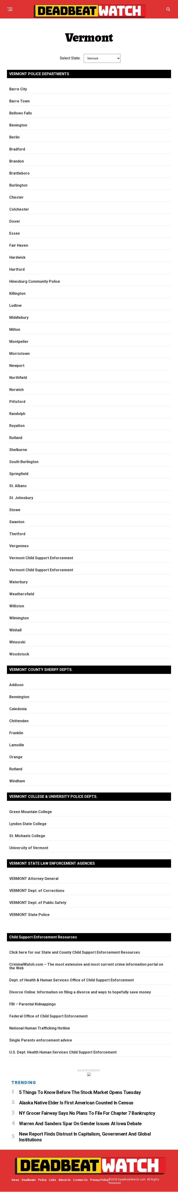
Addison (16, 685)
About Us (64, 1180)
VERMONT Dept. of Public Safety (37, 902)
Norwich (16, 389)
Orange (15, 757)
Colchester (19, 209)
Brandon (16, 161)
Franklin (16, 733)
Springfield (18, 474)
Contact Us (80, 1180)
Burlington (18, 185)
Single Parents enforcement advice (40, 1040)
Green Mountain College (30, 812)
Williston (16, 606)
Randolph (17, 414)
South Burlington (23, 462)
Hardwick (17, 257)
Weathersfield (21, 594)
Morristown (19, 353)
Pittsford (17, 401)
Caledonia (18, 709)
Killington (17, 293)
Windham (17, 781)
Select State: (70, 58)
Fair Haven (18, 245)
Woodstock (19, 654)
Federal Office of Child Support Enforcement (48, 1016)
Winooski (17, 642)
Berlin (14, 137)
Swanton (16, 522)
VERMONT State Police (29, 914)
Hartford (17, 269)
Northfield (18, 377)
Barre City (18, 89)
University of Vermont (28, 848)
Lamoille (16, 745)
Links (52, 1180)
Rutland (15, 438)
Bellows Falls (20, 113)
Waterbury (18, 582)
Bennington (19, 697)
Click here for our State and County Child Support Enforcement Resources (74, 952)
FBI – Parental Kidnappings (32, 1004)
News (15, 1180)
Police (42, 1180)
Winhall (15, 630)
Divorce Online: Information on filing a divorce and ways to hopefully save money (80, 992)
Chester (16, 197)
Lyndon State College (28, 824)
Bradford (17, 149)
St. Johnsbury (21, 498)
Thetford (17, 534)
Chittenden (19, 721)
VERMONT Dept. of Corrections (36, 890)
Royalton (17, 426)
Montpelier (19, 341)
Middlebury (19, 317)
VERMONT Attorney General (33, 878)
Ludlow (15, 305)
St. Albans (18, 486)
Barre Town (19, 101)
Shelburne (18, 450)
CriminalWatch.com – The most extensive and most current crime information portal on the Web (86, 966)
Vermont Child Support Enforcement (41, 558)
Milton (14, 329)
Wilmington (19, 618)
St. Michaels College (27, 836)
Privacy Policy (99, 1180)
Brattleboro (19, 173)
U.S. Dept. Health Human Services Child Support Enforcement (63, 1052)
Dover (14, 221)
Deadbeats (29, 1180)
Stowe (14, 510)
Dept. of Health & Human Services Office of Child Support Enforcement (71, 980)
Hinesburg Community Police (34, 281)
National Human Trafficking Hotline (39, 1028)
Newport (16, 365)
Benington (18, 125)
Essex (14, 233)
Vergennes (19, 546)
